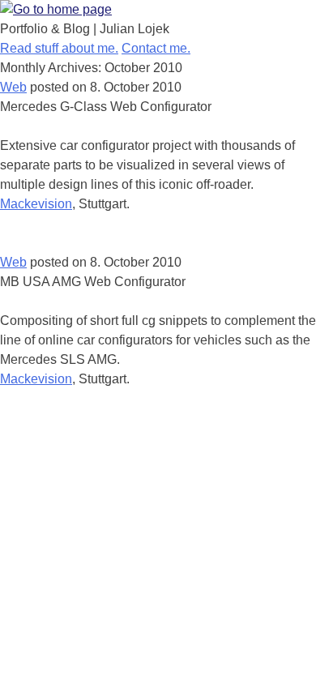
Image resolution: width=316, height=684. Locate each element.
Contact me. (156, 48)
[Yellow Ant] (56, 9)
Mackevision (36, 204)
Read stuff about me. (59, 48)
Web (13, 87)
